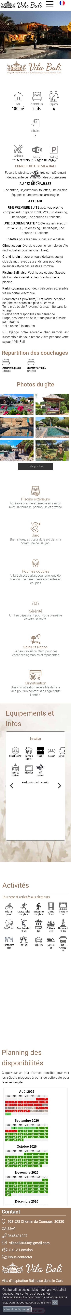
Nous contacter (20, 1257)
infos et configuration (17, 1309)
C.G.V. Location (21, 1250)
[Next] (59, 786)
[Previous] (12, 786)
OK (55, 1302)
